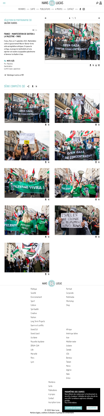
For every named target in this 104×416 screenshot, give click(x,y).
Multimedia (70, 297)
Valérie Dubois (10, 23)
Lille (32, 349)
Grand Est (34, 329)
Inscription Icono (54, 402)
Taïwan (68, 362)
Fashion (33, 317)
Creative (34, 313)
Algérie (68, 370)
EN (36, 30)
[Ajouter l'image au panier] (93, 65)
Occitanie (34, 337)
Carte (32, 9)
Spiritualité (35, 309)
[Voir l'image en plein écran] (99, 65)
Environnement (36, 297)
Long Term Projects (38, 321)
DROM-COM (35, 345)
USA (67, 353)
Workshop (70, 301)
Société (33, 293)
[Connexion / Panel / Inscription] (100, 3)
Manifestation (8, 66)
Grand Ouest (35, 333)
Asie (67, 337)
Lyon (32, 362)
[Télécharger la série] (33, 86)
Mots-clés (10, 61)
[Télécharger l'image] (90, 65)
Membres (21, 9)
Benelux (69, 358)
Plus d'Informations (71, 402)
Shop (68, 305)
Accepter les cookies (73, 408)
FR (33, 30)
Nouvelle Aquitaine (37, 341)
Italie (68, 374)
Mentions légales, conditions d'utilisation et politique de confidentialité (52, 413)
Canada (68, 349)
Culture (33, 305)
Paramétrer (92, 408)
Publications (45, 9)
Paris (32, 358)
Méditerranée (71, 341)
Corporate (70, 293)
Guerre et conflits (37, 325)
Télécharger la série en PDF (15, 75)
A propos (58, 9)
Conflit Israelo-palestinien (12, 69)
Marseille (34, 353)
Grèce (68, 378)
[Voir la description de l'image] (96, 65)
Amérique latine (72, 333)
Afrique (69, 329)
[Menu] (4, 3)
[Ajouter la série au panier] (36, 86)
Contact (70, 9)
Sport (33, 301)
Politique (34, 289)
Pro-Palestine (8, 64)
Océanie (69, 345)
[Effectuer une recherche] (97, 3)
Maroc (68, 366)
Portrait (69, 289)
